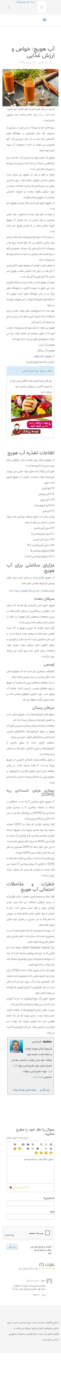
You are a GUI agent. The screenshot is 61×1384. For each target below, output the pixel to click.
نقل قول (38, 1148)
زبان (46, 1153)
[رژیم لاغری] (30, 415)
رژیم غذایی (49, 41)
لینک (33, 1144)
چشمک (36, 1153)
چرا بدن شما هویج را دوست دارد (24, 591)
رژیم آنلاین (45, 1090)
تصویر (28, 1144)
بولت (46, 1148)
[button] (8, 8)
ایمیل (52, 1211)
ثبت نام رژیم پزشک (25, 2)
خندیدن (19, 1148)
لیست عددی (51, 1148)
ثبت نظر (12, 1247)
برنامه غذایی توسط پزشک (24, 1090)
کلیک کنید (38, 1077)
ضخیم (51, 1144)
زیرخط (41, 1144)
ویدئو (23, 1144)
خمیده (46, 1144)
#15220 (36, 1295)
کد (33, 1148)
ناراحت (41, 1153)
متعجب (51, 1153)
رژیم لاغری (34, 371)
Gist (28, 1148)
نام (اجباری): (48, 1198)
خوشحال (15, 1148)
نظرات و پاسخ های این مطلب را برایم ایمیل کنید (41, 1250)
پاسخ (43, 1295)
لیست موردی (15, 1144)
